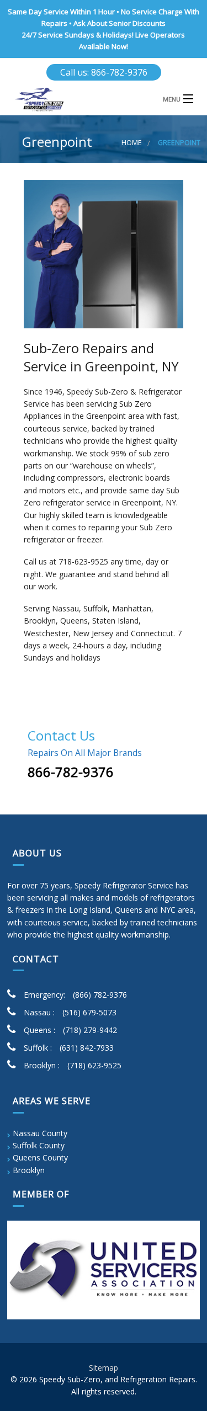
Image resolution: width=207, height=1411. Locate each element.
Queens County (40, 1157)
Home (131, 142)
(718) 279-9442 (90, 1030)
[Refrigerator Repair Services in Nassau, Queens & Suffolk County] (103, 100)
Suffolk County (39, 1145)
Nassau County (40, 1133)
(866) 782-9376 (100, 994)
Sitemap (103, 1367)
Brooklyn (29, 1170)
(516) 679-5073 (89, 1012)
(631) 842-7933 (87, 1047)
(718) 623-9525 (94, 1065)
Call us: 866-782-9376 (103, 72)
